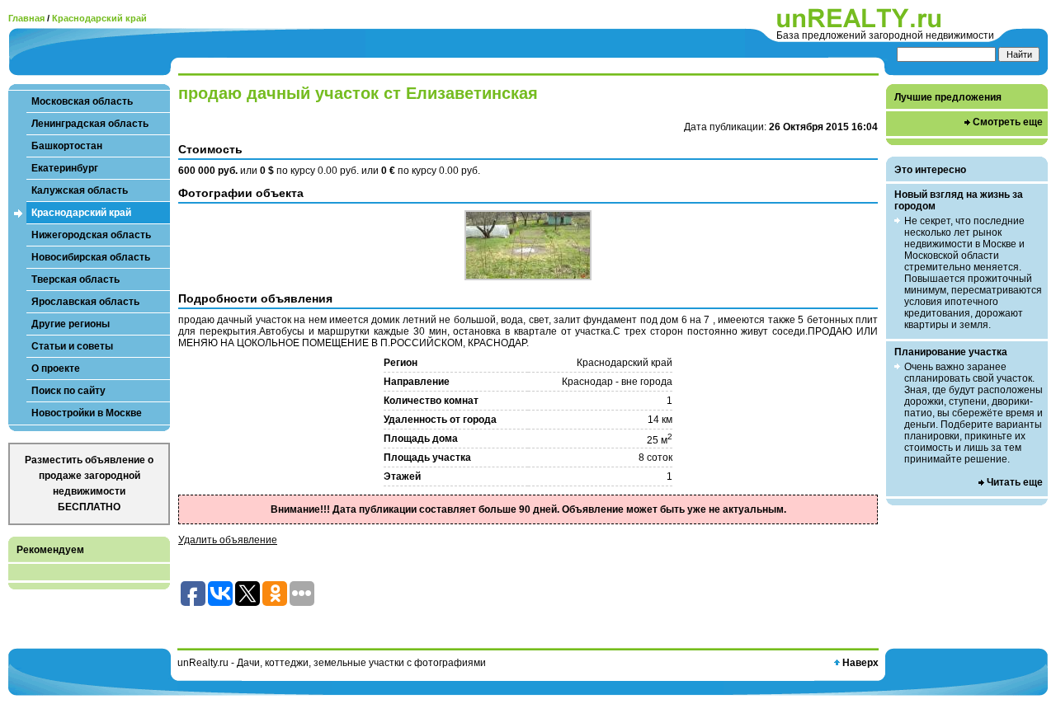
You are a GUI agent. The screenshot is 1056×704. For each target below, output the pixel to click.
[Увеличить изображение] (528, 245)
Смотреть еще (1008, 122)
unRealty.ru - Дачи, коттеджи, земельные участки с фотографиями (331, 663)
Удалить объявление (227, 540)
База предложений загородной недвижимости (885, 35)
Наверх (860, 663)
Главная (26, 18)
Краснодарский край (99, 18)
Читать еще (1015, 482)
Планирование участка (950, 352)
